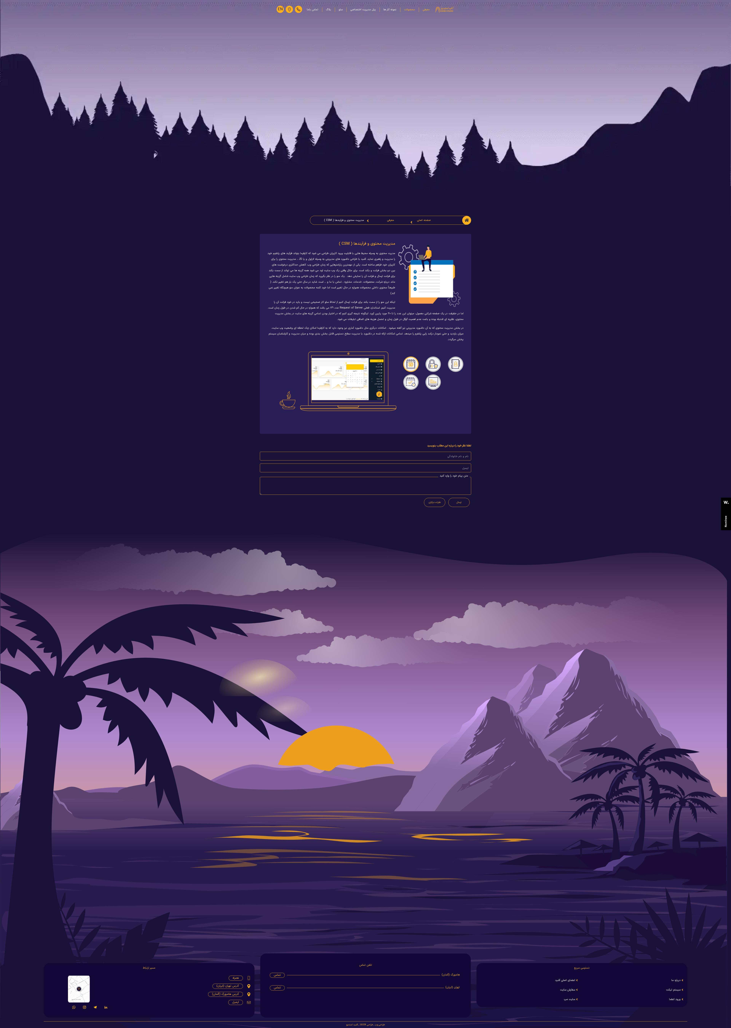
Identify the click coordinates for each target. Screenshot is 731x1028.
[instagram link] (84, 1010)
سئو (341, 10)
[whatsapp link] (73, 1010)
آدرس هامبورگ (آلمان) (225, 994)
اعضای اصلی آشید (565, 980)
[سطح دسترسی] (433, 362)
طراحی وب (380, 1024)
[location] (289, 9)
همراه (236, 978)
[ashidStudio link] (726, 514)
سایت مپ (569, 999)
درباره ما (676, 980)
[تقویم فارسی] (411, 362)
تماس (277, 975)
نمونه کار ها (389, 10)
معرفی (426, 10)
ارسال (458, 502)
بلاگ (328, 10)
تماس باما (312, 10)
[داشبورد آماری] (433, 380)
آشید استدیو (352, 1024)
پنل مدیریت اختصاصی (363, 10)
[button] (379, 394)
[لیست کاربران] (455, 362)
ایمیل (235, 1002)
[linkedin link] (105, 1010)
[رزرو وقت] (411, 380)
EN (280, 9)
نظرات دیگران (435, 502)
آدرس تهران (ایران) (227, 986)
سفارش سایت (567, 990)
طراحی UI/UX (366, 1024)
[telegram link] (95, 1010)
